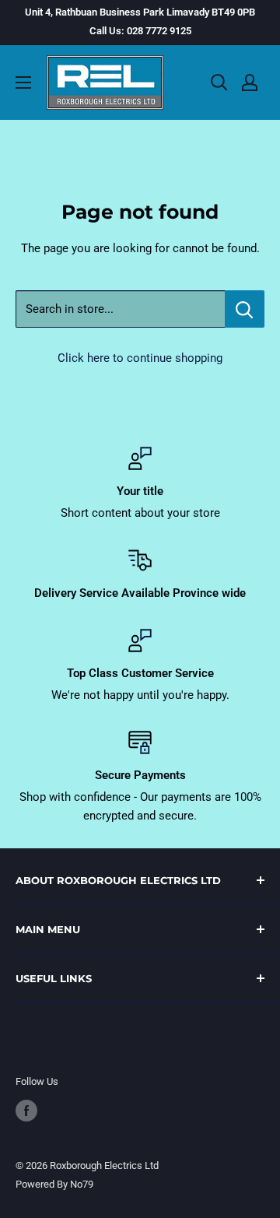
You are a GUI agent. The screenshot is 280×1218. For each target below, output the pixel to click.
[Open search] (219, 82)
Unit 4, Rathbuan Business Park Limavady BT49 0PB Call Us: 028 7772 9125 (140, 21)
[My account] (249, 82)
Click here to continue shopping (140, 358)
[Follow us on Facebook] (26, 1110)
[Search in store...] (244, 309)
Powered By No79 (54, 1184)
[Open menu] (23, 82)
